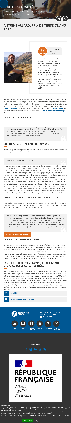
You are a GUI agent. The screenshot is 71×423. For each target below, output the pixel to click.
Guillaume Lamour (56, 108)
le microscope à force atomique (53, 111)
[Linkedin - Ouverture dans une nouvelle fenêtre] (35, 350)
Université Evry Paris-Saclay (13, 12)
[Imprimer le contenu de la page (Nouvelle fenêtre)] (59, 19)
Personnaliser (27, 421)
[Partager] (65, 19)
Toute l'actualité (33, 12)
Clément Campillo (10, 108)
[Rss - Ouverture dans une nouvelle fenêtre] (44, 350)
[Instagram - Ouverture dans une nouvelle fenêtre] (30, 350)
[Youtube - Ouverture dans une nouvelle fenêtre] (40, 350)
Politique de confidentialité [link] (42, 421)
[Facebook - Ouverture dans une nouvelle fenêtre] (26, 350)
